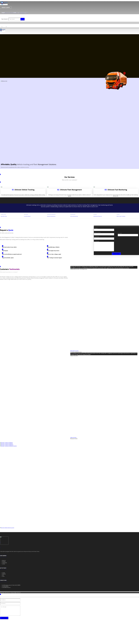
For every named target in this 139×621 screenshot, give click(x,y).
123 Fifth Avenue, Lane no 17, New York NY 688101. (11, 585)
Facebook (4, 573)
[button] (0, 14)
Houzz (3, 576)
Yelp (3, 575)
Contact (3, 563)
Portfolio (3, 561)
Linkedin (3, 572)
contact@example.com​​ (6, 587)
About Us (4, 560)
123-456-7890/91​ (5, 586)
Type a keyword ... (4, 19)
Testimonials (4, 562)
